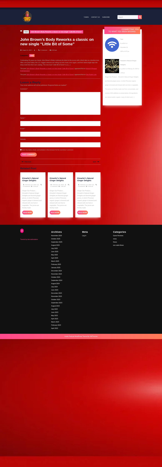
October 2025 (55, 239)
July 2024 (54, 287)
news (26, 32)
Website (23, 139)
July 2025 (54, 248)
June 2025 (54, 251)
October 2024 (55, 277)
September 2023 (56, 303)
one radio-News (118, 245)
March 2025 (55, 261)
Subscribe (106, 17)
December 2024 (56, 271)
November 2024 (56, 274)
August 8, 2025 (27, 50)
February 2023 (56, 325)
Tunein (86, 17)
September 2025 (56, 242)
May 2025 (54, 255)
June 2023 (54, 312)
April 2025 (54, 258)
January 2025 (55, 267)
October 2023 (55, 299)
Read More (28, 213)
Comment (24, 89)
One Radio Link (91, 74)
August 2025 (55, 245)
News (115, 242)
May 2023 (54, 315)
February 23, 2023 (30, 184)
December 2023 (56, 293)
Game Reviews (118, 235)
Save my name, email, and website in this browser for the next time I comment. (48, 150)
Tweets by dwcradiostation (29, 239)
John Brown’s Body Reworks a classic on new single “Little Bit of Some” (50, 68)
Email (22, 128)
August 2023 (55, 306)
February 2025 (56, 264)
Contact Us (95, 17)
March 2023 (55, 322)
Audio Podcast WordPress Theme (75, 336)
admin (124, 43)
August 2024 (55, 283)
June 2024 (54, 290)
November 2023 (56, 296)
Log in (84, 235)
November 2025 (56, 235)
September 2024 (56, 280)
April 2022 (54, 328)
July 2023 (54, 309)
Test (121, 39)
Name (22, 118)
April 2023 (54, 319)
